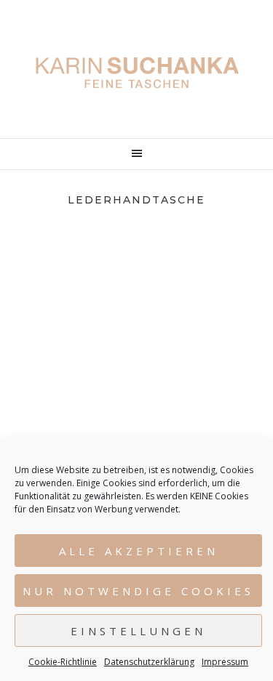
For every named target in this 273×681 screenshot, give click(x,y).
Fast (137, 375)
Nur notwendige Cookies (138, 591)
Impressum (225, 662)
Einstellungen (138, 631)
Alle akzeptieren (138, 551)
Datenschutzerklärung (149, 662)
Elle (137, 283)
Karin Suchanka (137, 72)
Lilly (137, 330)
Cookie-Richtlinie (62, 662)
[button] (136, 154)
